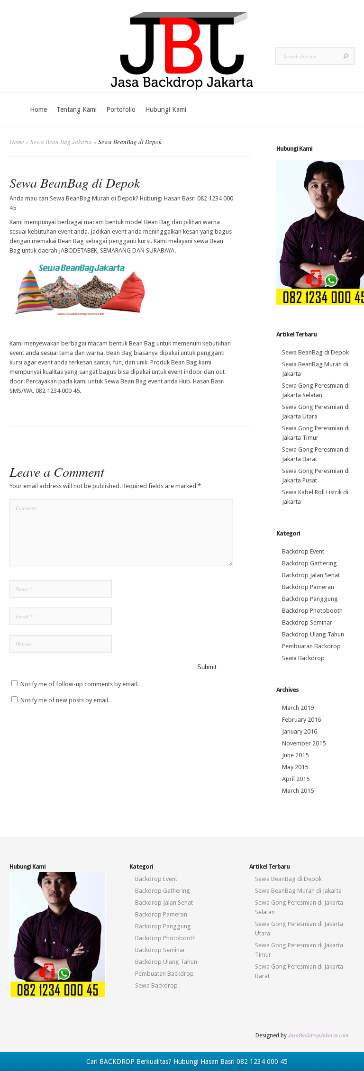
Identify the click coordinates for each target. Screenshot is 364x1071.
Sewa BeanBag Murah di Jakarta (298, 890)
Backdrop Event (303, 551)
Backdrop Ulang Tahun (313, 634)
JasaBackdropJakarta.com (318, 1035)
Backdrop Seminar (307, 622)
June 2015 (295, 755)
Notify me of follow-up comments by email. (79, 684)
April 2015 (295, 778)
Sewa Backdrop (303, 658)
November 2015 (304, 743)
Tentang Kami (76, 109)
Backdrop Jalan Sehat (311, 575)
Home (38, 109)
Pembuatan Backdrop (311, 646)
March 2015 (298, 790)
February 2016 (301, 719)
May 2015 (295, 767)
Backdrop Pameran (308, 586)
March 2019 (298, 707)
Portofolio (121, 109)
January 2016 (299, 731)
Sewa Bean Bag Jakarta (61, 141)
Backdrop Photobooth (312, 610)
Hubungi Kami (165, 109)
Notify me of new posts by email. (64, 700)
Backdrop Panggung (310, 598)
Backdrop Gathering (309, 563)
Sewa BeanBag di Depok (315, 352)
